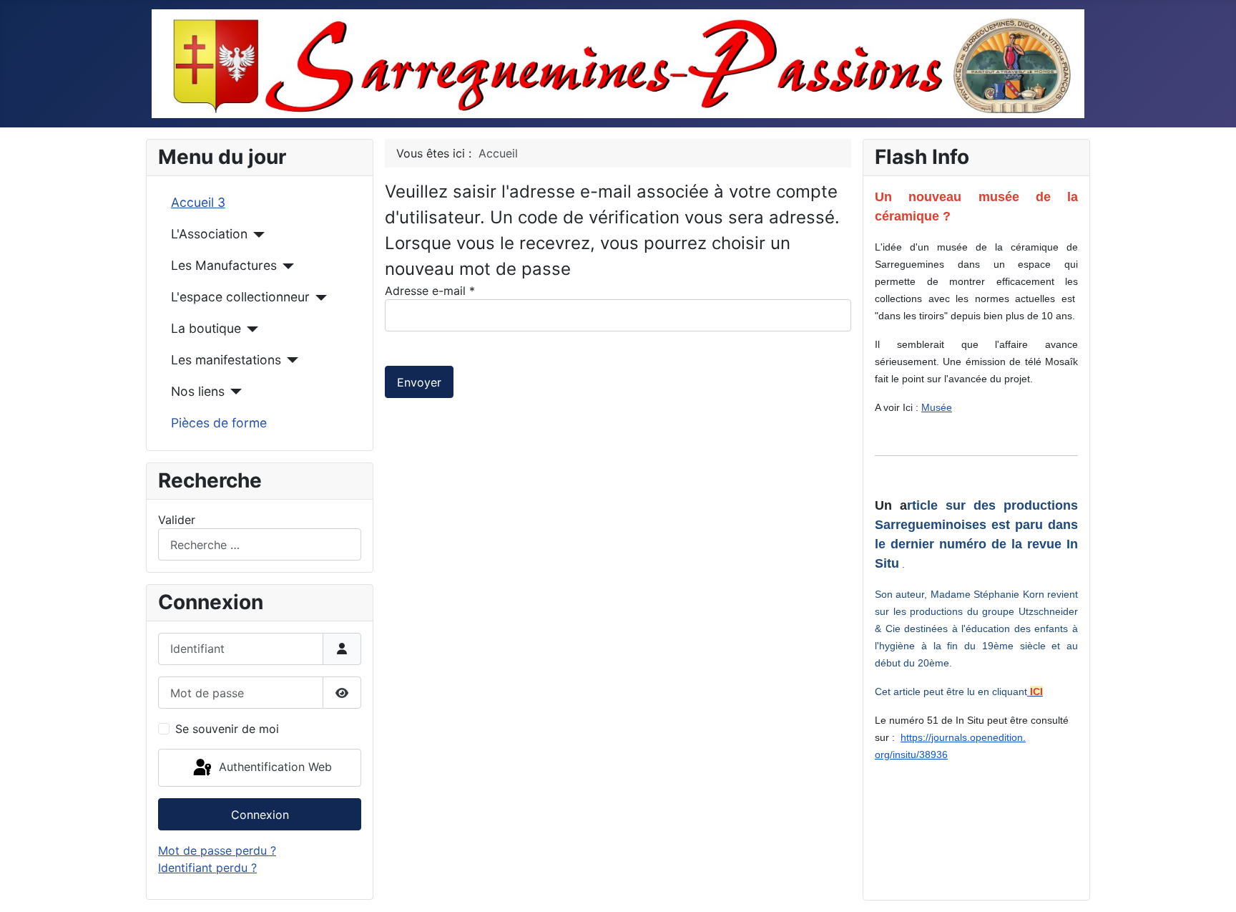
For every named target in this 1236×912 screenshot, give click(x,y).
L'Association (209, 233)
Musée (936, 407)
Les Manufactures (224, 265)
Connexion (260, 814)
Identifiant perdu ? (207, 867)
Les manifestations (226, 359)
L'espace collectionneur (240, 296)
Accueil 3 (198, 202)
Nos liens (198, 391)
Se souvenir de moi (227, 729)
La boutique (206, 328)
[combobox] (259, 544)
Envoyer (419, 382)
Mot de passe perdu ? (217, 850)
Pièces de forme (219, 422)
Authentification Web (273, 767)
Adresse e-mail (430, 290)
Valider (176, 520)
